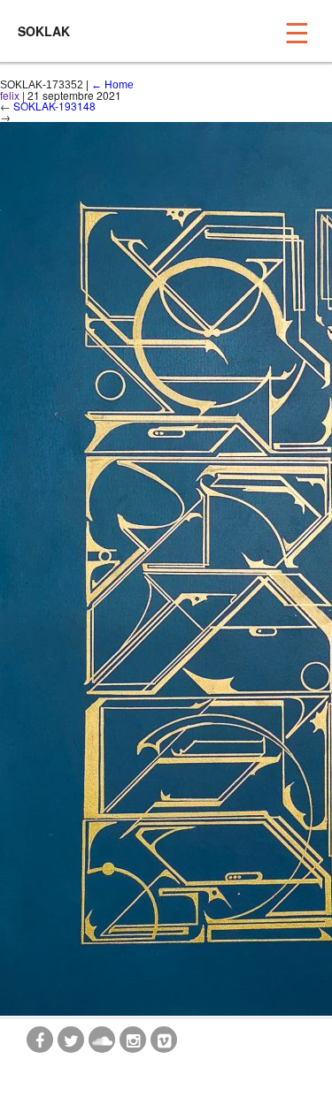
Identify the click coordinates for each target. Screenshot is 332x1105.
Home (112, 85)
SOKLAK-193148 (54, 105)
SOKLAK (44, 31)
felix (9, 95)
